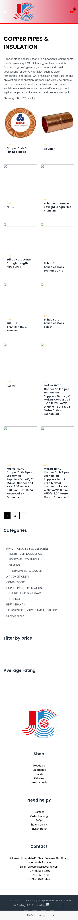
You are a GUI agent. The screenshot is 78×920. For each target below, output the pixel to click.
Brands (39, 774)
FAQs (39, 820)
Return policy (39, 824)
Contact (39, 811)
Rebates (39, 778)
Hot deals (39, 765)
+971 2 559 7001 (39, 874)
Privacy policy (39, 828)
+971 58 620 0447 (39, 879)
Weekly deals (39, 782)
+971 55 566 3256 (39, 870)
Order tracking (39, 816)
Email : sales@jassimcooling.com (39, 866)
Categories (39, 769)
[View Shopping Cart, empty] (71, 12)
